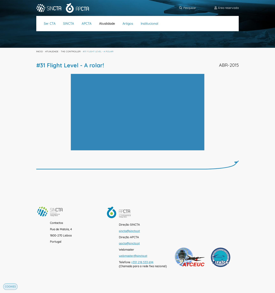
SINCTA (68, 23)
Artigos (128, 23)
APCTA (87, 23)
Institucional (149, 23)
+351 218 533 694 (142, 262)
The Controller (71, 51)
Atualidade (107, 23)
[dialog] (10, 287)
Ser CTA (50, 23)
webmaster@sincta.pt (133, 256)
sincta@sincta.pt (129, 231)
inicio (39, 51)
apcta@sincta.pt (129, 243)
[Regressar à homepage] (64, 8)
